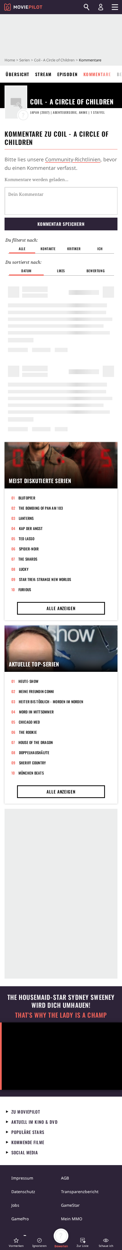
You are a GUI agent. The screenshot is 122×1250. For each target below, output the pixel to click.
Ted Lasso (26, 538)
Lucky (23, 569)
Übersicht (18, 74)
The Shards (27, 559)
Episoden (67, 74)
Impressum (22, 1178)
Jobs (15, 1205)
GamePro (20, 1218)
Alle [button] (22, 248)
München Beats (31, 773)
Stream (43, 74)
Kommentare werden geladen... (36, 179)
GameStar (70, 1205)
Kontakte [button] (48, 248)
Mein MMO (71, 1218)
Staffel (98, 112)
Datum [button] (26, 270)
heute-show (28, 681)
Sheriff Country (32, 763)
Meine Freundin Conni (36, 691)
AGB (65, 1178)
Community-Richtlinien (72, 159)
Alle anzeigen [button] (61, 608)
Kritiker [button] (74, 248)
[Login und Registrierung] (101, 7)
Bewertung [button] (96, 270)
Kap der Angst (31, 528)
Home (10, 60)
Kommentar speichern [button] (60, 224)
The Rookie (28, 732)
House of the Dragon (35, 742)
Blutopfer (26, 498)
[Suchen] (86, 7)
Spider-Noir (29, 549)
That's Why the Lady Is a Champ (61, 1015)
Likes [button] (61, 270)
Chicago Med (29, 722)
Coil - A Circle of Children (54, 60)
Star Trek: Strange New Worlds (45, 579)
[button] (16, 1242)
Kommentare (97, 74)
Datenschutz (23, 1191)
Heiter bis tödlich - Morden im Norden (51, 701)
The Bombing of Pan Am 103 (41, 508)
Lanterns (26, 518)
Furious (24, 589)
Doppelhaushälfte (34, 752)
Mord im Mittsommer (36, 712)
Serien (24, 60)
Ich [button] (99, 248)
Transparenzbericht (79, 1191)
